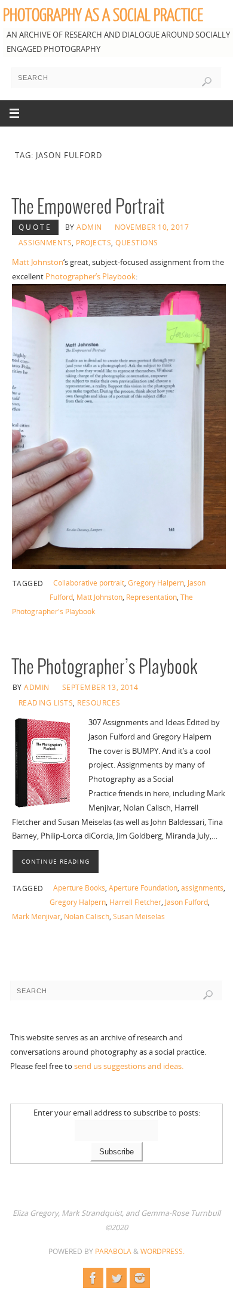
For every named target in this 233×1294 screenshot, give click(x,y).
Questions (136, 243)
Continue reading (56, 861)
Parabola (113, 1251)
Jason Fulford (186, 902)
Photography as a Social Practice (103, 15)
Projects (93, 243)
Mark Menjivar (36, 916)
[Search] (207, 82)
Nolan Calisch (86, 916)
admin (89, 227)
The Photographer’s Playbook (105, 667)
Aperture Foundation (143, 888)
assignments (202, 888)
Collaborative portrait (88, 583)
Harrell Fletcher (135, 902)
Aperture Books (79, 888)
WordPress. (162, 1251)
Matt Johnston (37, 262)
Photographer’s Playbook (90, 277)
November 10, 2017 (152, 227)
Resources (99, 703)
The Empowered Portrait (88, 207)
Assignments (45, 243)
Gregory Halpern (156, 583)
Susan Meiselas (139, 916)
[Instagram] (140, 1278)
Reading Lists (46, 703)
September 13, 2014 (100, 687)
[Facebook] (93, 1278)
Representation (151, 597)
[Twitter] (116, 1278)
